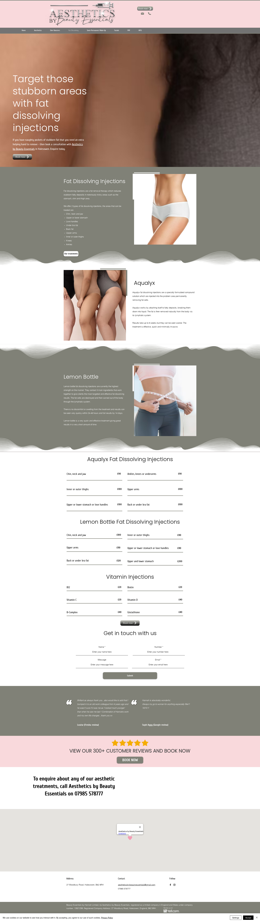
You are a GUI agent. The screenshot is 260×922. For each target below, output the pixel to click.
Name (101, 647)
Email (157, 660)
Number (158, 647)
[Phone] (149, 13)
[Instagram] (174, 884)
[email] (142, 13)
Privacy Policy (107, 917)
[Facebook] (170, 884)
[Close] (256, 917)
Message (102, 660)
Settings (235, 917)
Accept (248, 917)
